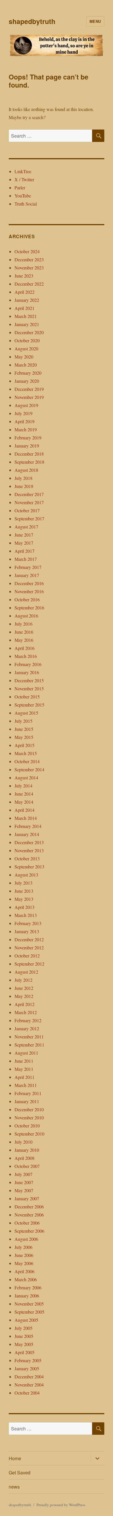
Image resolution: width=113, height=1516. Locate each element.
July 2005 (23, 1328)
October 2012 (27, 956)
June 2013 (23, 891)
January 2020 (26, 381)
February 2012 (27, 1020)
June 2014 (23, 794)
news (14, 1486)
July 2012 (23, 980)
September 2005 (29, 1312)
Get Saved (19, 1472)
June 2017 (23, 535)
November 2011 (29, 1037)
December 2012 (29, 939)
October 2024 (27, 251)
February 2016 (27, 664)
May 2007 (23, 1190)
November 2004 (29, 1385)
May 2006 (23, 1263)
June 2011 (23, 1061)
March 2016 (25, 656)
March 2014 (25, 818)
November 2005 (29, 1304)
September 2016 (29, 607)
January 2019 (26, 446)
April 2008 (24, 1158)
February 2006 (27, 1287)
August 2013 (26, 875)
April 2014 (24, 810)
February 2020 (27, 373)
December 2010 (29, 1109)
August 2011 (26, 1053)
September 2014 (29, 769)
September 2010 (29, 1134)
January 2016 (26, 672)
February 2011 (27, 1093)
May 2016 (23, 640)
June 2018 (23, 486)
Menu (95, 21)
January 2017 (26, 575)
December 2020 (29, 332)
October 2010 (27, 1126)
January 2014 (26, 834)
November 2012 (29, 947)
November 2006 (29, 1215)
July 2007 (23, 1174)
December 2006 (29, 1206)
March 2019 (25, 429)
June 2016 (23, 632)
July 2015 (23, 721)
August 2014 (26, 777)
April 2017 (24, 551)
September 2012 (29, 964)
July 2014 (23, 786)
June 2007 (23, 1182)
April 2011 (24, 1077)
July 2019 (23, 413)
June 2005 (23, 1336)
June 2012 (23, 988)
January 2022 (26, 300)
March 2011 (25, 1085)
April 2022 (24, 292)
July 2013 (23, 883)
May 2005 (23, 1344)
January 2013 (26, 931)
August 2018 (26, 470)
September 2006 (29, 1231)
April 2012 (24, 1004)
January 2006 (26, 1296)
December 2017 (29, 494)
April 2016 (24, 648)
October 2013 (27, 858)
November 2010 (29, 1117)
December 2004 (29, 1376)
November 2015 (29, 688)
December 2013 (29, 842)
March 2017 (25, 559)
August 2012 (26, 972)
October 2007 (27, 1166)
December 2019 (29, 389)
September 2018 (29, 462)
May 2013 (23, 899)
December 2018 (29, 454)
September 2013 (29, 867)
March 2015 (25, 753)
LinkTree (22, 171)
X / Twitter (24, 179)
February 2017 (27, 567)
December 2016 (29, 583)
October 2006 (27, 1223)
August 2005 (26, 1320)
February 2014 (27, 826)
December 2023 (29, 259)
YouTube (22, 196)
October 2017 (27, 510)
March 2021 (25, 316)
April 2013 (24, 907)
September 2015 (29, 705)
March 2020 (25, 365)
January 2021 (26, 324)
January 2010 (26, 1150)
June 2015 (23, 729)
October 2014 (27, 761)
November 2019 (29, 397)
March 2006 (25, 1279)
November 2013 (29, 850)
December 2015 (29, 680)
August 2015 (26, 713)
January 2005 (26, 1368)
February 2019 (27, 438)
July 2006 (23, 1247)
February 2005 (27, 1360)
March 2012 (25, 1012)
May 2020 (23, 357)
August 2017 (26, 527)
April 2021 (24, 308)
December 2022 (29, 284)
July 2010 (23, 1142)
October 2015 (27, 697)
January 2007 (26, 1198)
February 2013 (27, 923)
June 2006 (23, 1255)
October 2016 (27, 599)
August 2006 (26, 1239)
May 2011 (23, 1069)
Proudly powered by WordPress (61, 1504)
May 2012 (23, 996)
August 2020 (26, 348)
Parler (19, 187)
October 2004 (27, 1393)
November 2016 (29, 591)
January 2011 (26, 1101)
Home (15, 1458)
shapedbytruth (32, 21)
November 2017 (29, 502)
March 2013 (25, 915)
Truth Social (25, 204)
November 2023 (29, 268)
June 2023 (23, 276)
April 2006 (24, 1271)
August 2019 (26, 405)
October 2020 (27, 340)
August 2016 (26, 616)
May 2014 (23, 802)
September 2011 (29, 1045)
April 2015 (24, 745)
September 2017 (29, 518)
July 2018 (23, 478)
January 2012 (26, 1028)
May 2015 (23, 737)
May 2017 (23, 543)
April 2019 (24, 421)
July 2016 (23, 624)
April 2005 (24, 1352)
